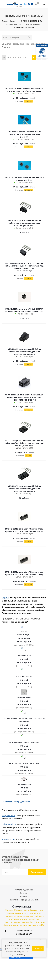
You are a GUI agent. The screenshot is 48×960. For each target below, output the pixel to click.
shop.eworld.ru (8, 815)
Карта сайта (24, 896)
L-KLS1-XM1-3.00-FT (24, 697)
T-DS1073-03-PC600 (24, 655)
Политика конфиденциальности (24, 899)
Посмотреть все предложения (16, 801)
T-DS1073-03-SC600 (24, 784)
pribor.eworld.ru (9, 824)
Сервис (5, 597)
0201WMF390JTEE (24, 635)
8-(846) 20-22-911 (24, 934)
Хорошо (38, 948)
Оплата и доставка (24, 889)
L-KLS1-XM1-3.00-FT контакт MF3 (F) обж (24, 742)
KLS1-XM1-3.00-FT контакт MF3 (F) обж (24, 763)
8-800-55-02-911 (24, 930)
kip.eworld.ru (8, 839)
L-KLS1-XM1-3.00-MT (24, 676)
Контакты (24, 893)
